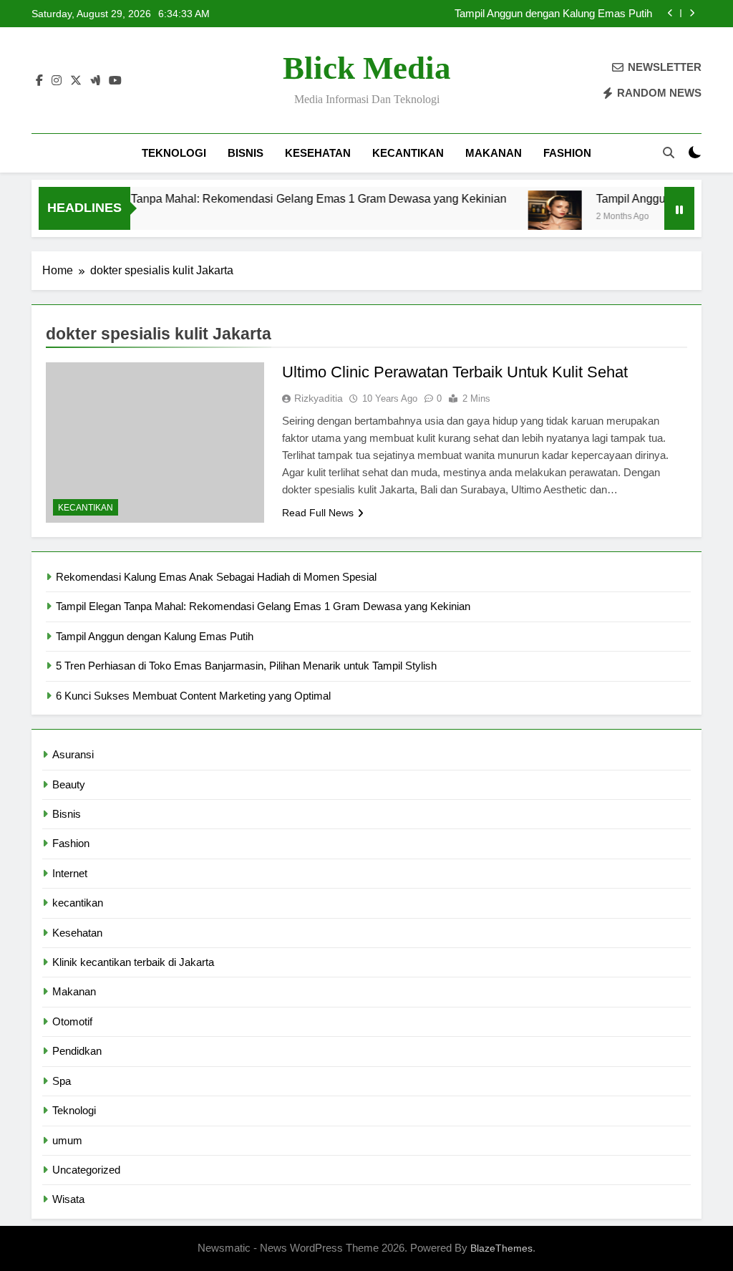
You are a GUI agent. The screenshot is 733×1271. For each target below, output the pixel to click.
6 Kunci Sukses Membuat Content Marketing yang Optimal (193, 696)
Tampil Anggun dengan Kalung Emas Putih (553, 13)
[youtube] (115, 81)
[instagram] (56, 81)
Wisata (68, 1199)
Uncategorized (86, 1170)
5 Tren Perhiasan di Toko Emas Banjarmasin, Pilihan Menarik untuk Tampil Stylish (246, 665)
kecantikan (408, 153)
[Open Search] (668, 152)
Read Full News (318, 512)
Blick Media (367, 68)
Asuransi (73, 754)
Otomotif (72, 1021)
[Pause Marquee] (679, 208)
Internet (69, 873)
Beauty (68, 784)
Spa (61, 1081)
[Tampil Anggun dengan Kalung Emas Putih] (540, 217)
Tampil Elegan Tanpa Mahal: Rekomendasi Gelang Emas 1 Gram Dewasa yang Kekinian (266, 198)
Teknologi (174, 153)
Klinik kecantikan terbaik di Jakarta (133, 962)
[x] (76, 81)
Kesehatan (318, 153)
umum (67, 1140)
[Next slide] (692, 13)
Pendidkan (77, 1051)
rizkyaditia (318, 398)
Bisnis (245, 153)
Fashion (567, 153)
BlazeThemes (501, 1248)
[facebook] (39, 81)
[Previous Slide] (670, 13)
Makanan (493, 153)
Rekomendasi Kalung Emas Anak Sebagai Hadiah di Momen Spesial (216, 577)
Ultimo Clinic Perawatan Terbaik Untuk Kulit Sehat (455, 372)
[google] (95, 81)
